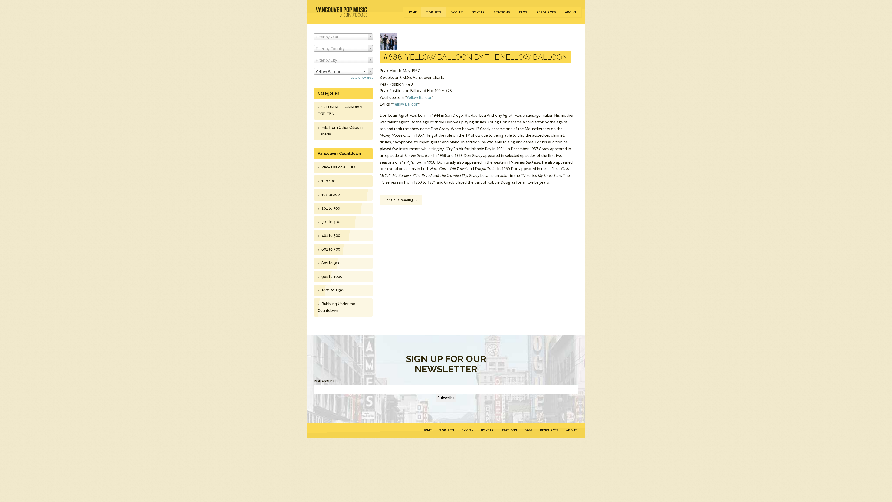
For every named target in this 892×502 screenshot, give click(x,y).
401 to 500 (330, 235)
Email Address (324, 381)
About (571, 12)
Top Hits (433, 12)
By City (456, 12)
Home (412, 12)
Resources (546, 12)
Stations (502, 12)
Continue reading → (400, 200)
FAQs (523, 12)
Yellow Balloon (419, 97)
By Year (478, 12)
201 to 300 (330, 208)
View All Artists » (362, 78)
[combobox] (343, 36)
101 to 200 (330, 194)
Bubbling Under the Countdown (336, 307)
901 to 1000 (331, 276)
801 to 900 (331, 263)
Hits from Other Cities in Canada (340, 130)
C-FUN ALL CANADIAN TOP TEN (340, 110)
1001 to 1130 (332, 290)
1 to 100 (328, 181)
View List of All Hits (338, 167)
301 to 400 (330, 222)
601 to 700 (330, 249)
